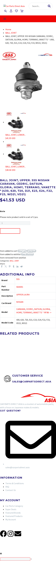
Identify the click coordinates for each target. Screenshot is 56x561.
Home (8, 29)
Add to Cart (10, 231)
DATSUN (38, 309)
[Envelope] (17, 533)
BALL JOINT (11, 32)
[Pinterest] (10, 266)
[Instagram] (10, 533)
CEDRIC (29, 309)
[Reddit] (21, 266)
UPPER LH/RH (23, 294)
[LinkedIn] (17, 266)
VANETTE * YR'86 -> (42, 312)
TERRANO (27, 312)
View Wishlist (27, 254)
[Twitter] (6, 266)
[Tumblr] (14, 266)
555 (18, 279)
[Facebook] (2, 266)
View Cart (22, 251)
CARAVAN (20, 309)
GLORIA (46, 309)
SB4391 (19, 287)
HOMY (19, 312)
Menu (5, 19)
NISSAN (19, 302)
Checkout (31, 251)
